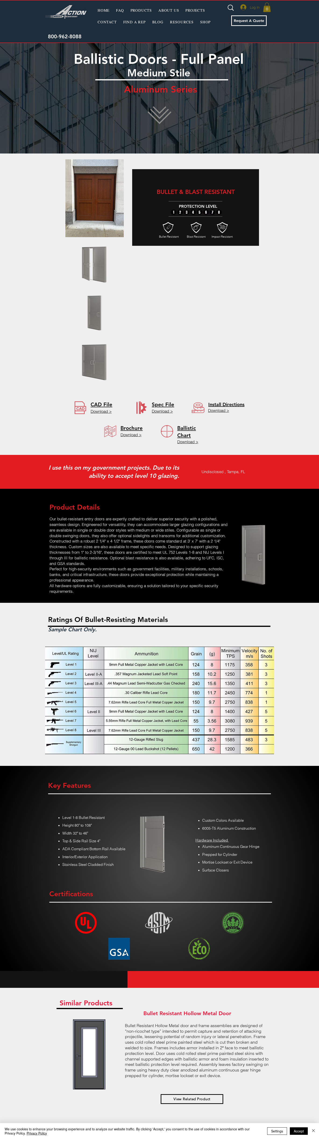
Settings (277, 1131)
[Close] (313, 1131)
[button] (141, 10)
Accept (299, 1131)
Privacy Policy (37, 1133)
